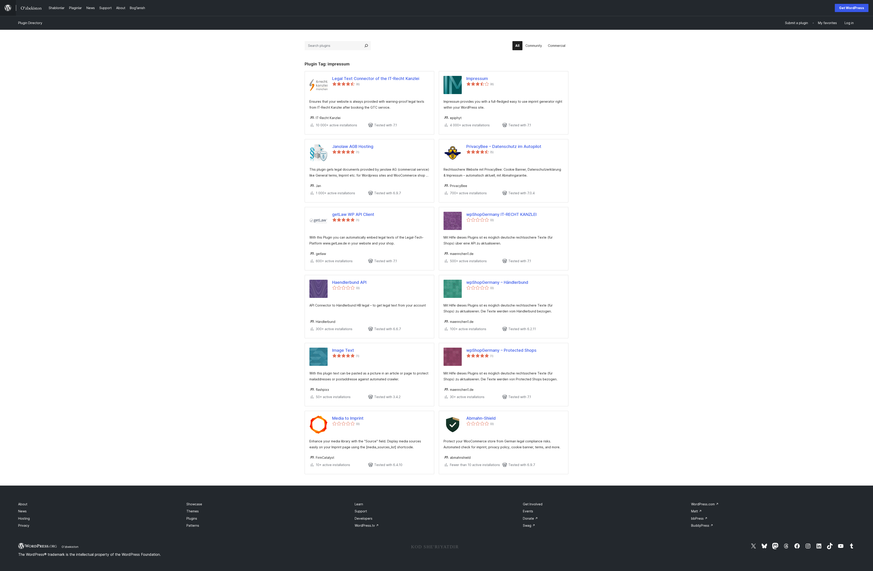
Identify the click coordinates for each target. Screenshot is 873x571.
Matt (696, 511)
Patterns (192, 525)
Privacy (23, 525)
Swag (529, 525)
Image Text (343, 350)
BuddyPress (702, 525)
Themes (192, 511)
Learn (359, 504)
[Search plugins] (366, 45)
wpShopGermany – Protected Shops (501, 350)
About (22, 504)
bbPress (699, 518)
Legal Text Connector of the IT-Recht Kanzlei (375, 78)
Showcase (194, 504)
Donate (530, 518)
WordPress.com (705, 504)
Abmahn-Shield (481, 418)
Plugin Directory (30, 23)
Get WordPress (851, 8)
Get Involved (532, 504)
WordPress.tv (367, 525)
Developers (363, 518)
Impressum (477, 78)
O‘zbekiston (70, 547)
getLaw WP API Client (353, 214)
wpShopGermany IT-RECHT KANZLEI (501, 214)
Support (361, 511)
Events (528, 511)
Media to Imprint (348, 418)
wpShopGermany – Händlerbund (497, 282)
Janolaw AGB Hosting (352, 146)
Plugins (191, 518)
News (22, 511)
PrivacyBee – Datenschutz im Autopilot (503, 146)
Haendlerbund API (349, 282)
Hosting (24, 518)
